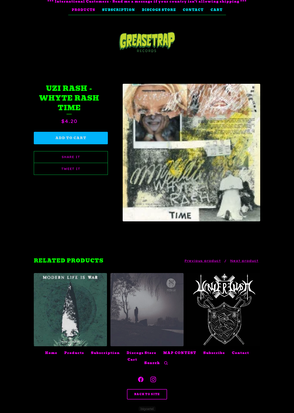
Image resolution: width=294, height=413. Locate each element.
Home (51, 353)
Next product (244, 261)
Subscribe (214, 353)
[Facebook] (141, 379)
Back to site (147, 394)
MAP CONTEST (179, 353)
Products (83, 10)
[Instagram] (153, 379)
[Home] (147, 42)
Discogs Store (159, 10)
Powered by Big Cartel (147, 408)
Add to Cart (70, 138)
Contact (193, 10)
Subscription (118, 10)
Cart (216, 10)
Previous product (202, 261)
